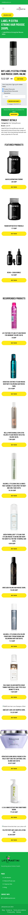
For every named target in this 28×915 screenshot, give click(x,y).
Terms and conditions (19, 910)
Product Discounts (9, 89)
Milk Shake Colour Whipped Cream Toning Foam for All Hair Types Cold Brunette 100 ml (14, 687)
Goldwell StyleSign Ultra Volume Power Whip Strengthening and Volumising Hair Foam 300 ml (14, 636)
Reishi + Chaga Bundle (14, 272)
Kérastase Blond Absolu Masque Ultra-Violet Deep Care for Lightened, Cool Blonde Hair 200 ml (14, 758)
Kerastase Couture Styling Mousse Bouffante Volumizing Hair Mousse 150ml (14, 384)
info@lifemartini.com (6, 2)
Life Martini (7, 877)
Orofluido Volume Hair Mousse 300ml (14, 588)
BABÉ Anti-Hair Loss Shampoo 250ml (14, 710)
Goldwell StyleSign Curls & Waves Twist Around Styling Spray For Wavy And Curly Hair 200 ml (14, 486)
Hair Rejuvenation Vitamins (14, 179)
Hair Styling (12, 123)
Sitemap (18, 912)
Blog (5, 887)
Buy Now (20, 79)
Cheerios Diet (8, 884)
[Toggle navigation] (3, 8)
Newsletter (7, 93)
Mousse (18, 123)
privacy (11, 104)
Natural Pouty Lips (9, 881)
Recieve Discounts (14, 101)
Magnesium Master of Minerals (14, 226)
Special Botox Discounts (11, 91)
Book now (14, 114)
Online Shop (7, 15)
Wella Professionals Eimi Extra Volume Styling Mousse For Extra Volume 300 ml (14, 435)
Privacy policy (11, 912)
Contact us (9, 910)
